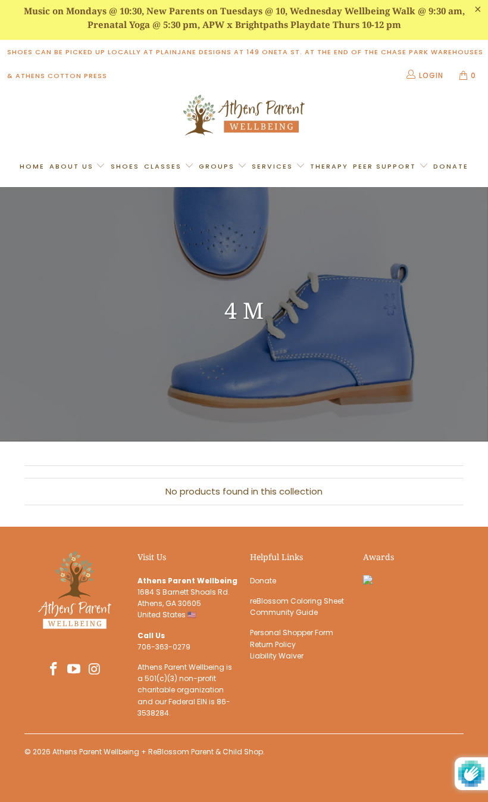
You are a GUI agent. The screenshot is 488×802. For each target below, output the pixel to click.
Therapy (329, 166)
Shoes (125, 166)
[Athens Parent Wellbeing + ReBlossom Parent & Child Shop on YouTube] (74, 669)
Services (274, 166)
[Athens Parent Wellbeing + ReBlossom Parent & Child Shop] (244, 117)
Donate (450, 166)
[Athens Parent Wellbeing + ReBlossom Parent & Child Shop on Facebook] (53, 669)
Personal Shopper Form (291, 632)
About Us (72, 166)
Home (32, 166)
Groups (218, 166)
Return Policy (273, 644)
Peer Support (386, 166)
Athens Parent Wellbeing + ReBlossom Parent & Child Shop (157, 752)
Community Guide (284, 612)
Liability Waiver (277, 656)
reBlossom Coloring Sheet (297, 601)
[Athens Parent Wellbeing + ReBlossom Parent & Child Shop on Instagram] (95, 669)
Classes (164, 166)
